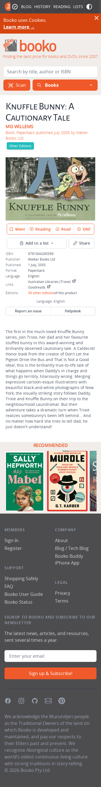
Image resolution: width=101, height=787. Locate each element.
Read (66, 229)
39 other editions (41, 293)
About (61, 540)
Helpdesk (73, 310)
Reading (61, 6)
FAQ (8, 586)
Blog (26, 6)
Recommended (50, 445)
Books (52, 85)
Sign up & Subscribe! (50, 673)
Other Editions (20, 146)
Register (13, 548)
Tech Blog (78, 548)
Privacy (62, 593)
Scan (21, 85)
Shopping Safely (21, 578)
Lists (78, 6)
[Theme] (89, 6)
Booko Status (18, 602)
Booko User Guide (23, 594)
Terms (61, 601)
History (42, 6)
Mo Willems (19, 126)
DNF (87, 229)
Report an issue (28, 310)
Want (20, 229)
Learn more (19, 27)
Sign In (11, 540)
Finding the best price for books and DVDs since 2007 (50, 56)
